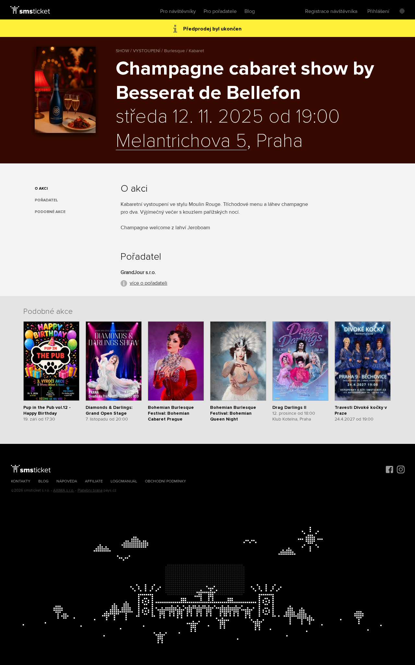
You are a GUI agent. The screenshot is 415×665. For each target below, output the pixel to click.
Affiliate (94, 481)
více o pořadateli (148, 283)
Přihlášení (378, 11)
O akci (41, 188)
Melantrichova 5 (181, 141)
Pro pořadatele (220, 11)
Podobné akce (50, 211)
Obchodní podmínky (165, 481)
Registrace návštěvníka (331, 11)
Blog (249, 11)
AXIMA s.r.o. (63, 490)
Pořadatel (46, 200)
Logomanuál (124, 481)
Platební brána (89, 490)
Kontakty (20, 481)
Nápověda (66, 481)
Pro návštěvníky (178, 11)
